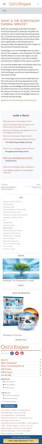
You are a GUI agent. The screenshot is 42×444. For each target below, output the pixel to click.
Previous (5, 184)
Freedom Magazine (32, 423)
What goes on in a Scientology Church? (17, 121)
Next (38, 184)
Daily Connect (6, 369)
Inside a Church (8, 228)
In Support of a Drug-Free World (22, 428)
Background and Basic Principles (12, 202)
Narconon (30, 425)
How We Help (6, 375)
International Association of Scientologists (13, 423)
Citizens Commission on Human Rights (12, 433)
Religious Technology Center (11, 241)
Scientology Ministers (9, 225)
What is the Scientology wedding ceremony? (19, 139)
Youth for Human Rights (23, 431)
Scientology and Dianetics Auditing (13, 217)
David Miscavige (20, 415)
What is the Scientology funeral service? (18, 158)
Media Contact (9, 388)
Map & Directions (10, 401)
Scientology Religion (7, 412)
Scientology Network (24, 410)
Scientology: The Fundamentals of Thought (18, 280)
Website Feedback (11, 398)
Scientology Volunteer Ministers (10, 420)
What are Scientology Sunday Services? (17, 136)
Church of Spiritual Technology (11, 244)
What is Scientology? (9, 363)
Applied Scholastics (6, 428)
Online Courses (6, 372)
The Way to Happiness (12, 425)
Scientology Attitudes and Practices (12, 230)
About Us (4, 360)
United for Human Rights (8, 431)
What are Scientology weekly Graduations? (19, 167)
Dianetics (13, 410)
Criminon (23, 425)
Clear (4, 220)
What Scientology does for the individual (14, 210)
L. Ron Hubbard (5, 410)
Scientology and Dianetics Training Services (15, 215)
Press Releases (10, 382)
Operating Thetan (8, 223)
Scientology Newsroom (8, 415)
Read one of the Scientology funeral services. (19, 100)
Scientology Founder (8, 207)
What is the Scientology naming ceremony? (19, 148)
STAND (3, 425)
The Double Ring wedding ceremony (18, 142)
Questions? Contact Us (12, 395)
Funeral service (10, 161)
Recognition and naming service (17, 151)
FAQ (21, 197)
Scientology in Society (9, 249)
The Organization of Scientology (12, 236)
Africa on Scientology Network (12, 366)
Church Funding (7, 246)
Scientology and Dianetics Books (12, 212)
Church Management (9, 238)
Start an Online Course (25, 418)
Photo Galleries (10, 385)
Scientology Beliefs (8, 204)
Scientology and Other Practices (12, 233)
